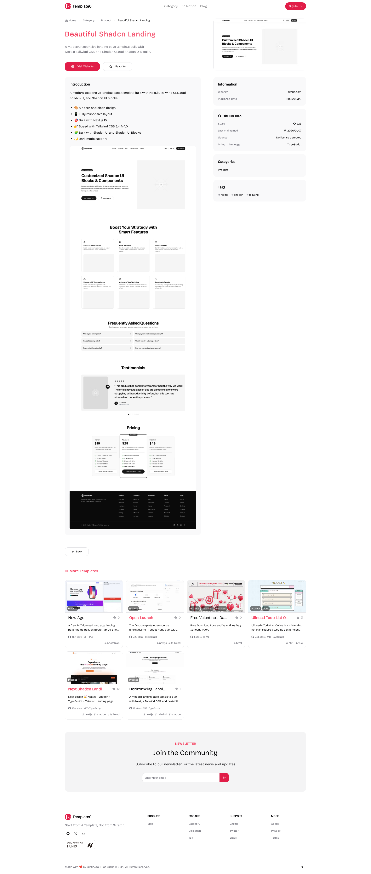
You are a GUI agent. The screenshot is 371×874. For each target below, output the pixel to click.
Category (171, 6)
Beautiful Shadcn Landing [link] (134, 20)
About (275, 823)
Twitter (234, 830)
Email (233, 837)
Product (106, 20)
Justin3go (93, 867)
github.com (294, 92)
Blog (203, 6)
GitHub (234, 823)
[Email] (83, 834)
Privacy (276, 830)
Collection (188, 6)
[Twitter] (76, 834)
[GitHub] (68, 834)
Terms (275, 837)
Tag (191, 837)
